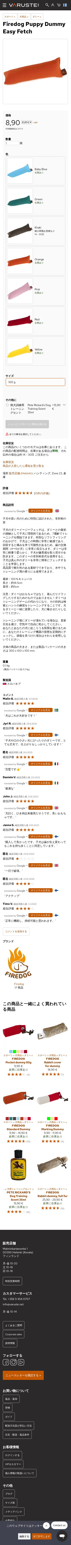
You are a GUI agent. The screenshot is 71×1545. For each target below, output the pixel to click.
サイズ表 (10, 1502)
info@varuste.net (13, 1304)
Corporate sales (13, 1334)
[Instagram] (13, 1362)
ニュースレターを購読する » (23, 1375)
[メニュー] (4, 5)
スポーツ (9, 16)
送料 (36, 122)
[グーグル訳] (14, 511)
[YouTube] (21, 1362)
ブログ (8, 1493)
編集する (24, 1536)
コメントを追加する (16, 931)
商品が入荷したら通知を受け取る (23, 466)
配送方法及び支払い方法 (18, 1425)
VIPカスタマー (13, 1464)
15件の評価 (41, 493)
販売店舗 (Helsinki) (21, 473)
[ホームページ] (25, 5)
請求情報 (10, 1343)
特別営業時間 (12, 1281)
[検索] (47, 5)
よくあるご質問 (13, 1325)
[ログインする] (52, 5)
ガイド (8, 1416)
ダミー (37, 16)
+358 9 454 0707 (19, 1299)
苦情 (7, 1407)
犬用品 (23, 16)
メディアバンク (13, 1511)
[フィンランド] (65, 5)
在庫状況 (8, 462)
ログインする (12, 1455)
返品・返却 (11, 1398)
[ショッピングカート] (58, 5)
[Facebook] (6, 1362)
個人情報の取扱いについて (19, 1473)
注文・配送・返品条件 (17, 1434)
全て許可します (41, 1536)
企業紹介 (10, 1520)
